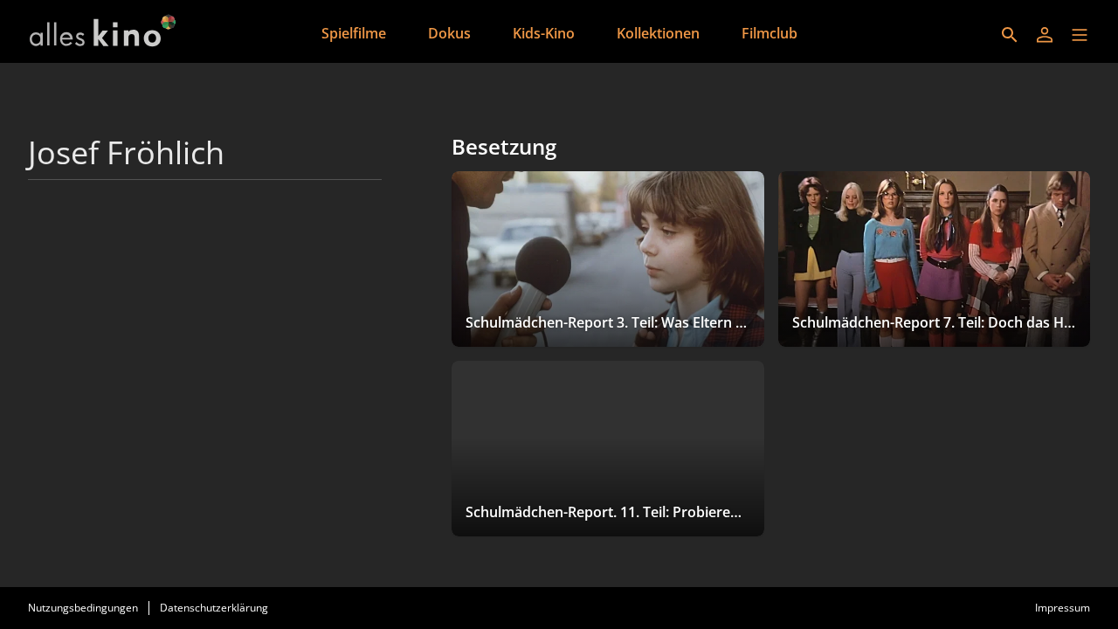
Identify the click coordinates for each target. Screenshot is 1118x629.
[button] (1079, 34)
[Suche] (1009, 34)
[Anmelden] (1044, 34)
